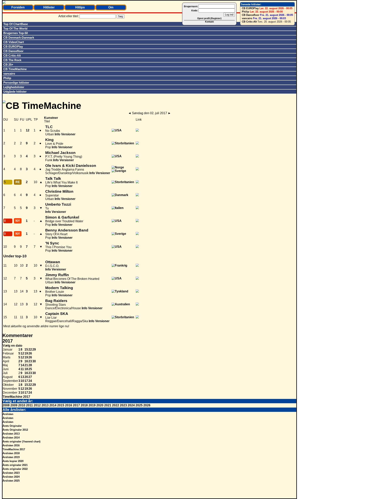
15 (26, 349)
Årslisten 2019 (11, 457)
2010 (21, 405)
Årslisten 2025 (11, 480)
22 (30, 349)
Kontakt (209, 21)
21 (26, 365)
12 (22, 353)
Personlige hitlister (16, 82)
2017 (76, 405)
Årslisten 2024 (11, 476)
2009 (13, 405)
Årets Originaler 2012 (15, 429)
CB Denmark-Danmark (18, 37)
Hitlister (49, 7)
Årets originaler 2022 (15, 468)
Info (57, 134)
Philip (245, 11)
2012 (37, 405)
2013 (45, 405)
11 (22, 369)
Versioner (68, 134)
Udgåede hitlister (15, 91)
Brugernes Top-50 (15, 33)
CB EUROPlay (250, 8)
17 (26, 380)
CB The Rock (12, 60)
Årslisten (8, 414)
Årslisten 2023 (11, 472)
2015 (60, 405)
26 (30, 353)
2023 (123, 405)
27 (30, 377)
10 (22, 380)
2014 (52, 405)
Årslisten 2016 (11, 445)
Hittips (80, 7)
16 (26, 361)
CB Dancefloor (250, 15)
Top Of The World (15, 28)
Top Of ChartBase (15, 24)
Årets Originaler (12, 425)
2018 (84, 405)
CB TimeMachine (15, 69)
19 (26, 353)
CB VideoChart (13, 42)
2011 (29, 405)
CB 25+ (8, 64)
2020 (99, 405)
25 (30, 369)
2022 (115, 405)
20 (26, 377)
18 (26, 369)
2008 (6, 405)
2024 (131, 405)
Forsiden (18, 7)
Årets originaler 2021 (15, 465)
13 (22, 377)
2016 (68, 405)
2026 (146, 405)
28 (30, 365)
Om (110, 7)
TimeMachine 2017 (16, 396)
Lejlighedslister (13, 87)
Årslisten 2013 (11, 433)
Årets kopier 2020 (13, 461)
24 (30, 380)
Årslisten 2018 (11, 453)
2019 (92, 405)
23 (30, 361)
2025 (139, 405)
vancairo (247, 18)
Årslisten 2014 (11, 437)
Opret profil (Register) (209, 18)
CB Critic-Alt (249, 21)
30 (34, 361)
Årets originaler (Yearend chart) (21, 441)
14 (22, 365)
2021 (107, 405)
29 (34, 349)
